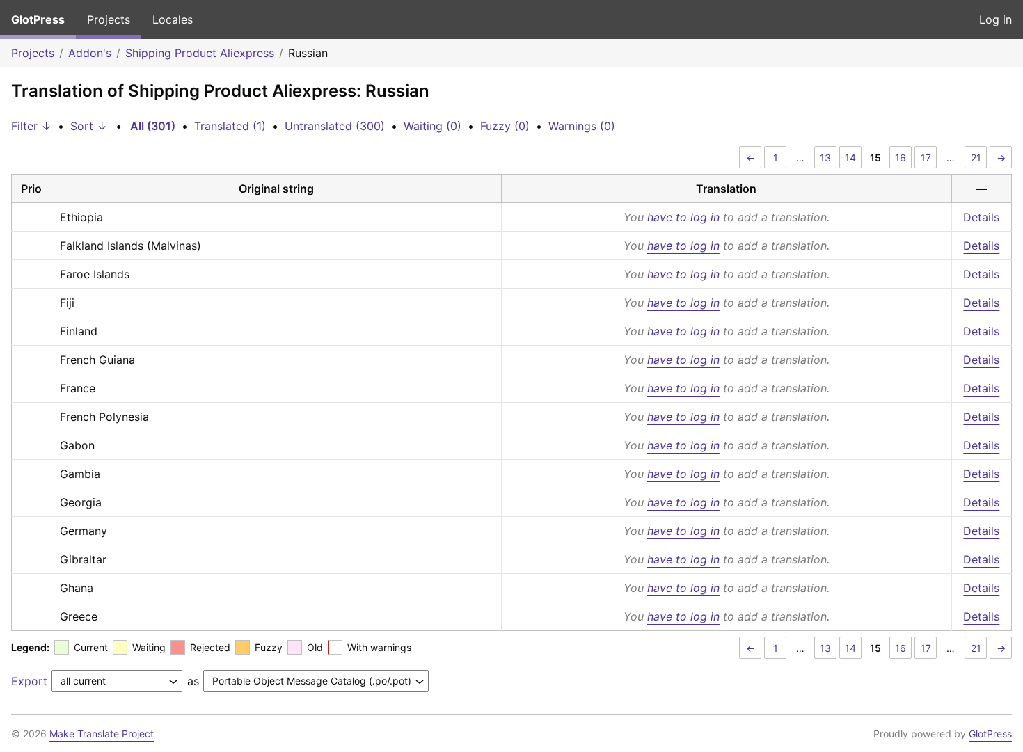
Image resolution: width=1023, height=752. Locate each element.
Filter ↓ (31, 126)
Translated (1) (230, 126)
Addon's (89, 53)
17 (926, 157)
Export (29, 681)
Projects (108, 19)
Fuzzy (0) (505, 126)
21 (976, 157)
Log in (995, 19)
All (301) (152, 126)
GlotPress (38, 19)
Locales (172, 19)
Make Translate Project (101, 733)
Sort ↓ (88, 126)
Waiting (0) (432, 126)
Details (981, 217)
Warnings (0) (581, 126)
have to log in (683, 217)
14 (850, 157)
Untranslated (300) (335, 126)
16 (900, 157)
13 (825, 157)
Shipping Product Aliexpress (199, 53)
